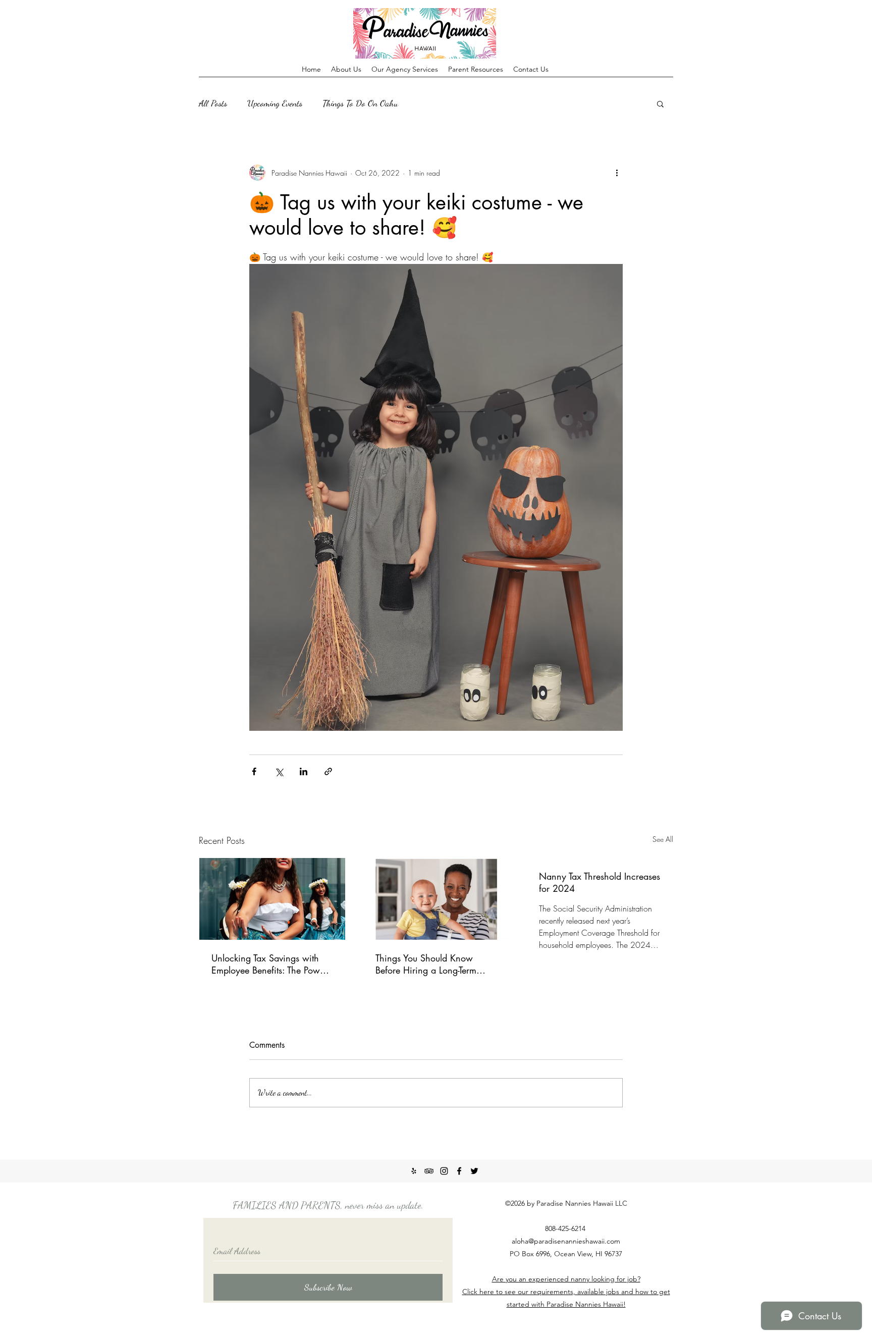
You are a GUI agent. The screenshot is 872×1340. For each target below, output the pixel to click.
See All (662, 839)
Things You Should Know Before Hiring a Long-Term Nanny (425, 964)
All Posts (213, 103)
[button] (660, 103)
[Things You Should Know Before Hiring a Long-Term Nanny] (436, 899)
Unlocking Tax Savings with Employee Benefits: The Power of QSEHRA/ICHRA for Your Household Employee (269, 964)
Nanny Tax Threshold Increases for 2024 (599, 882)
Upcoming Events (274, 103)
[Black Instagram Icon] (444, 1171)
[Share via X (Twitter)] (279, 771)
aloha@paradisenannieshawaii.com (566, 1241)
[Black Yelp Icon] (414, 1171)
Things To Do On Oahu (360, 103)
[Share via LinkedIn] (303, 771)
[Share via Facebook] (254, 771)
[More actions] (617, 173)
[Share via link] (328, 771)
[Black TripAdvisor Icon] (429, 1171)
